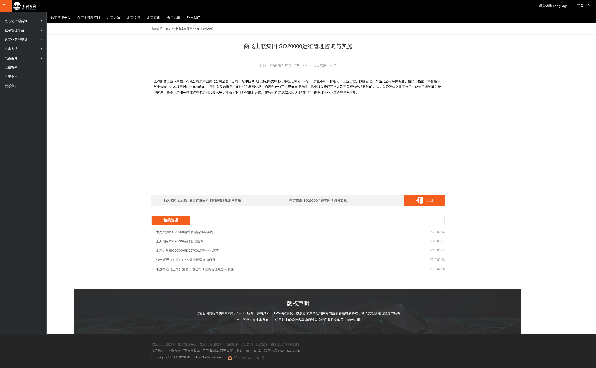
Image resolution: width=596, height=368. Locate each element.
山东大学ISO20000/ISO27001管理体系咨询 (187, 250)
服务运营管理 (205, 28)
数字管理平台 (60, 17)
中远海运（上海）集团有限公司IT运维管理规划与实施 (202, 200)
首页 (168, 28)
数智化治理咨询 (16, 21)
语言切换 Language (553, 6)
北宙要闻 (133, 17)
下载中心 (583, 6)
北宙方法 (113, 17)
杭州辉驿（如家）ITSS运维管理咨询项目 (185, 260)
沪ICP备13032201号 (248, 358)
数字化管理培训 (88, 17)
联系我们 (193, 17)
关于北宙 (173, 17)
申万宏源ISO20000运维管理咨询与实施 (318, 200)
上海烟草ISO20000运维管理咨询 (179, 241)
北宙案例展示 (184, 28)
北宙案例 (153, 17)
